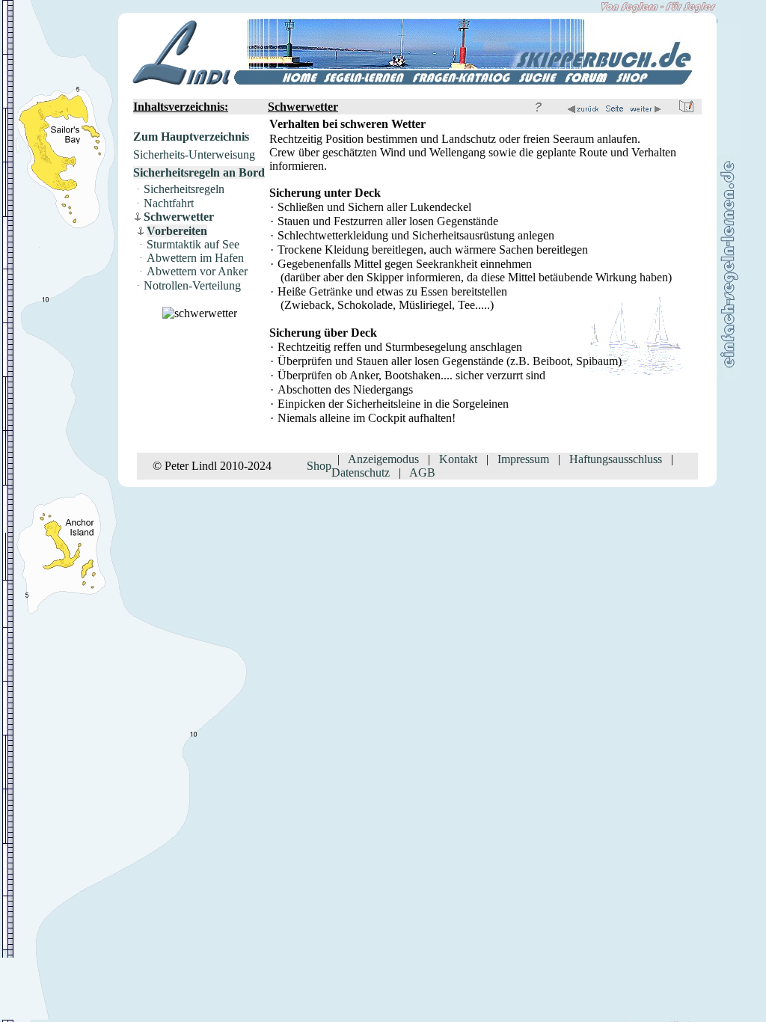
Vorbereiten (177, 230)
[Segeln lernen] (364, 81)
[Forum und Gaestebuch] (586, 81)
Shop (319, 465)
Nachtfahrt (169, 203)
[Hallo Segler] (284, 81)
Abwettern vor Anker (197, 271)
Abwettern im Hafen (195, 257)
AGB (422, 472)
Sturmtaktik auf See (193, 244)
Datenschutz (360, 472)
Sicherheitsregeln (184, 189)
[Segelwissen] (461, 81)
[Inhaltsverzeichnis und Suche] (538, 81)
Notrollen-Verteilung (192, 285)
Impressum (523, 459)
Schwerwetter (179, 216)
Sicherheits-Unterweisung (194, 154)
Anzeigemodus (383, 459)
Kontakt (458, 459)
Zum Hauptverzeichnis (191, 136)
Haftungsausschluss (615, 459)
